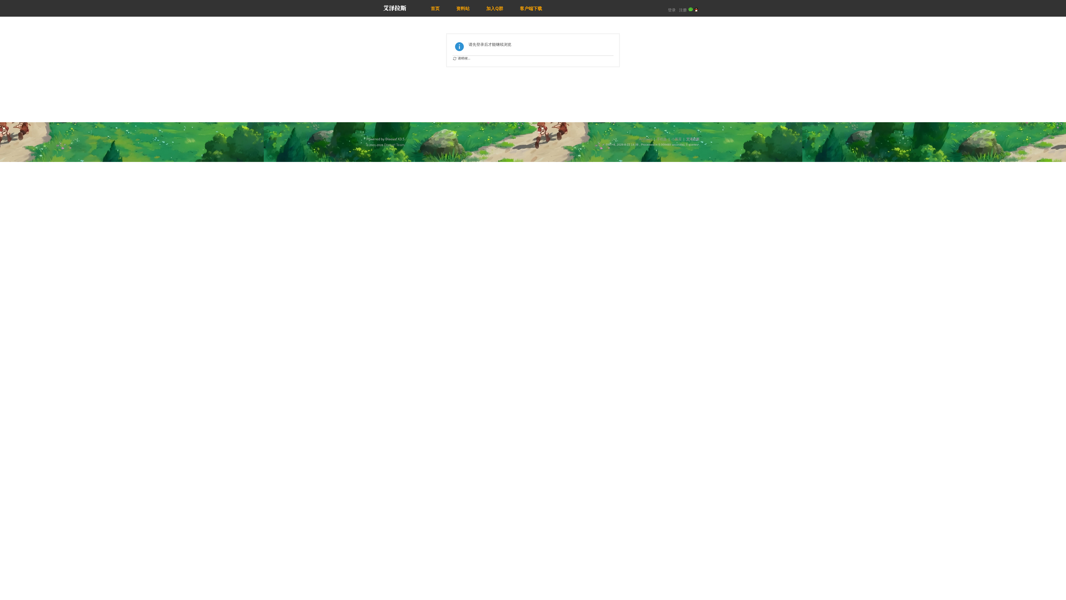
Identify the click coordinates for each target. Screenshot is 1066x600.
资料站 (463, 8)
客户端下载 (531, 8)
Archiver (645, 139)
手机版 (662, 139)
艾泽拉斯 (693, 139)
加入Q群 (494, 8)
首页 (435, 8)
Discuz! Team (394, 145)
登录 (672, 9)
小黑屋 (677, 139)
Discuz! (391, 139)
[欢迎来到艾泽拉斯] (394, 8)
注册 (683, 9)
